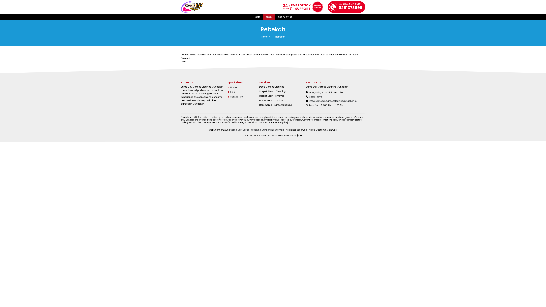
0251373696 (350, 7)
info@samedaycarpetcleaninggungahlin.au (333, 101)
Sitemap (279, 129)
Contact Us (285, 17)
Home (257, 17)
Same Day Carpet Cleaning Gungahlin (251, 129)
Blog (269, 17)
